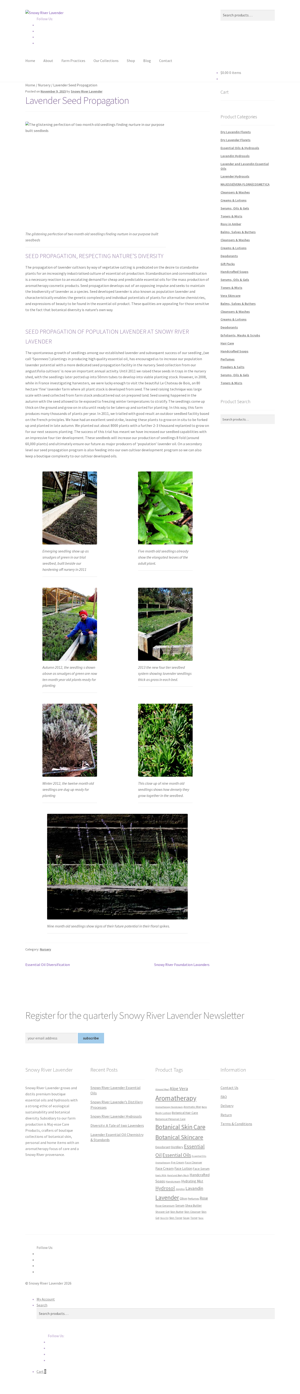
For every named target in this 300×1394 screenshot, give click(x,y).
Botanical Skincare (179, 1137)
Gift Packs (228, 264)
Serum (179, 1205)
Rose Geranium (165, 1205)
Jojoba (180, 1189)
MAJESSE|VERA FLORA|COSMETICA (245, 184)
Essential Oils (176, 1155)
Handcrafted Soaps (234, 272)
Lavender (167, 1197)
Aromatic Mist (192, 1106)
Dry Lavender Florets (236, 140)
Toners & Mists (231, 216)
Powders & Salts (232, 367)
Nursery (44, 85)
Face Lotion (183, 1168)
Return (226, 1114)
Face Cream (164, 1168)
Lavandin (194, 1188)
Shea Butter (193, 1205)
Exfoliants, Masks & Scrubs (240, 335)
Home (30, 60)
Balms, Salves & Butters (238, 232)
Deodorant (162, 1147)
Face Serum (201, 1168)
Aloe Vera (179, 1088)
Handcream (173, 1181)
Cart (41, 1371)
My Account (46, 1299)
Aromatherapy (175, 1098)
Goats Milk (160, 1175)
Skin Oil (164, 1218)
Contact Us (229, 1087)
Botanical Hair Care (185, 1113)
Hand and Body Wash (178, 1175)
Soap (186, 1218)
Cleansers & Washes (235, 192)
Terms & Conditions (236, 1123)
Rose (204, 1198)
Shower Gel (162, 1211)
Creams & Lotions (234, 200)
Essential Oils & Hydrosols (240, 148)
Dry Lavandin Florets (236, 132)
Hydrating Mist (192, 1181)
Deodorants (229, 256)
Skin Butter (177, 1211)
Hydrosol (165, 1188)
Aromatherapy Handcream (169, 1106)
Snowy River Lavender (86, 91)
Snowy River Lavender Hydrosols (116, 1116)
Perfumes (228, 359)
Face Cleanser (193, 1162)
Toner (194, 1218)
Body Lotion (163, 1113)
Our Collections (106, 60)
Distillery (177, 1147)
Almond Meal (162, 1089)
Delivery (227, 1105)
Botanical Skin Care (180, 1127)
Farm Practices (73, 60)
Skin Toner (175, 1218)
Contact (165, 60)
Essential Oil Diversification (47, 965)
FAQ (224, 1096)
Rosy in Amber (231, 224)
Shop (131, 60)
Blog (147, 60)
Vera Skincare (230, 295)
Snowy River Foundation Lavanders (182, 965)
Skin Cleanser (192, 1211)
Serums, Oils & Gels (235, 208)
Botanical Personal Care (170, 1119)
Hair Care (227, 343)
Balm (204, 1106)
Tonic (200, 1218)
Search (42, 1305)
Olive (183, 1198)
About (48, 60)
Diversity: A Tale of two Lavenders (117, 1125)
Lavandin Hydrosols (235, 156)
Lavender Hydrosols (235, 176)
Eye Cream (177, 1162)
